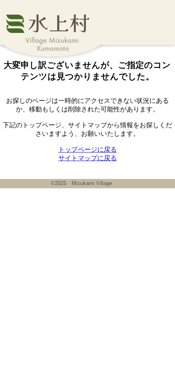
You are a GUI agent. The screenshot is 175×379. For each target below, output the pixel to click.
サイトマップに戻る (87, 158)
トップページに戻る (87, 149)
